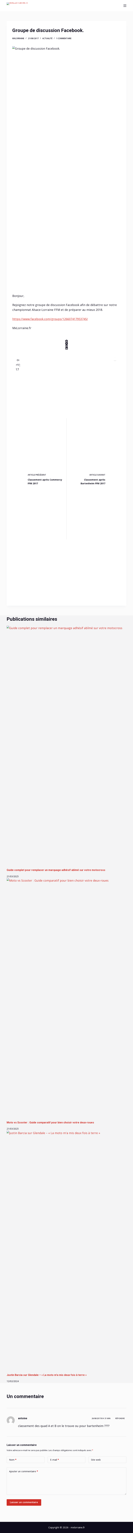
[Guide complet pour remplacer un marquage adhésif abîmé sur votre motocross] (66, 747)
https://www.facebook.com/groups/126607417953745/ (50, 319)
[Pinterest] (66, 346)
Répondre (120, 1418)
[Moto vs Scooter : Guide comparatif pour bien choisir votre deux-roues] (66, 999)
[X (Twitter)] (66, 343)
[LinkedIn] (66, 348)
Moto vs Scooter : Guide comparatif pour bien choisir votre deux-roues (50, 1122)
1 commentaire (63, 38)
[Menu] (124, 5)
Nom (12, 1459)
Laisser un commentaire (24, 1502)
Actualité (47, 38)
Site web (96, 1459)
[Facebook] (66, 341)
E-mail (54, 1459)
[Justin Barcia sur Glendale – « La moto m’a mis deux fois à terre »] (66, 1252)
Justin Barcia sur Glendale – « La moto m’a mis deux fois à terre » (47, 1375)
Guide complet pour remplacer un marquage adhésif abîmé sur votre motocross (56, 870)
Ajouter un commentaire (23, 1471)
